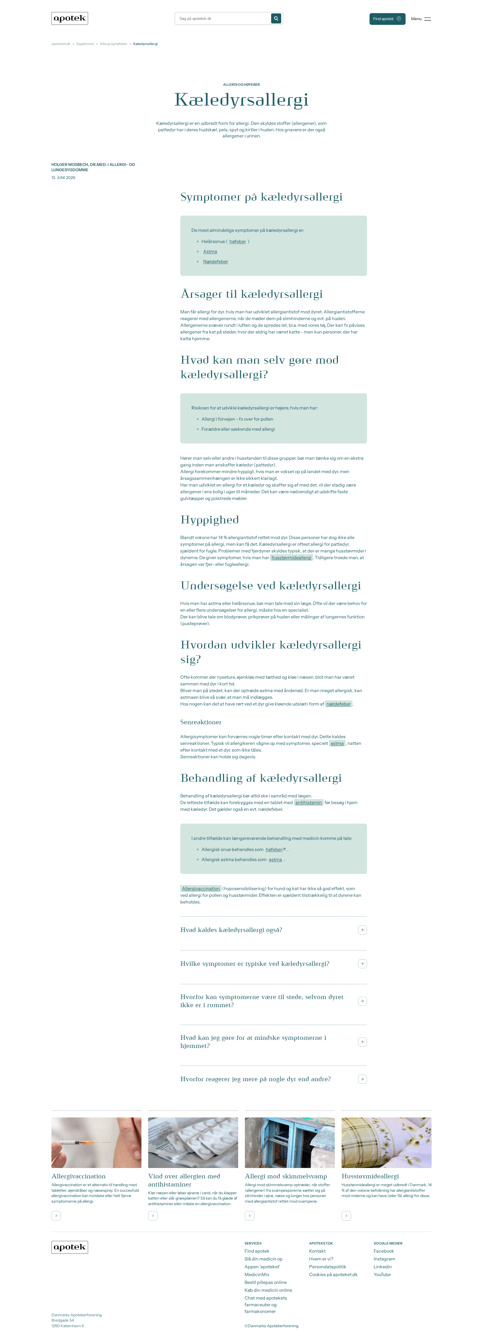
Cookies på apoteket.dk (333, 1274)
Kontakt (317, 1251)
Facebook (384, 1251)
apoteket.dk (60, 44)
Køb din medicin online (268, 1290)
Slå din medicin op (264, 1259)
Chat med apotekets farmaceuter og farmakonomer (266, 1304)
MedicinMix (257, 1274)
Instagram (384, 1259)
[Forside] (69, 18)
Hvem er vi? (321, 1259)
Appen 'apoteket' (262, 1266)
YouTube (382, 1274)
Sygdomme (85, 44)
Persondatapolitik (327, 1266)
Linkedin (383, 1266)
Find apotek (383, 18)
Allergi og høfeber (113, 44)
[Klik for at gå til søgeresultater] (276, 18)
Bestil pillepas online (266, 1282)
